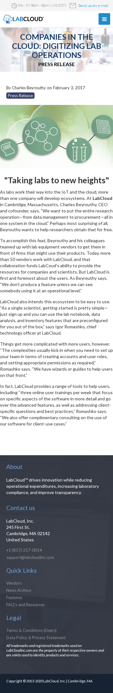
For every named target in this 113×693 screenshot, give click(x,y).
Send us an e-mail (93, 5)
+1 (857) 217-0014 (24, 550)
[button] (104, 19)
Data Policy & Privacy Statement (36, 637)
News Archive (18, 590)
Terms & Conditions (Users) (31, 630)
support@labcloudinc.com (30, 557)
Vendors (14, 583)
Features (14, 597)
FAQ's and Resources (25, 604)
